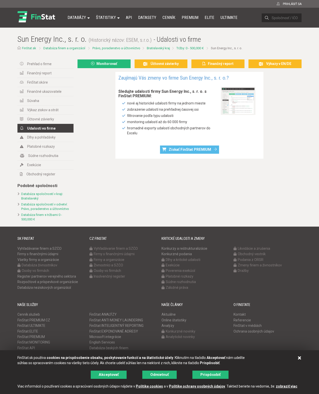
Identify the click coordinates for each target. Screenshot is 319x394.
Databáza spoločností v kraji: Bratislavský (42, 196)
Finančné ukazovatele (44, 92)
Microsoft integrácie (105, 337)
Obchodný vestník (252, 254)
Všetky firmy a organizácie (38, 260)
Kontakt (240, 314)
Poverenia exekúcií (180, 271)
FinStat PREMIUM (31, 337)
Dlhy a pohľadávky (41, 137)
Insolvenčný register (109, 276)
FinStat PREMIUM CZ (33, 320)
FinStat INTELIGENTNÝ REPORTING (116, 326)
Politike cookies (149, 386)
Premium (190, 17)
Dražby (243, 271)
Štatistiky (106, 17)
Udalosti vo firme (41, 128)
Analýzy (167, 326)
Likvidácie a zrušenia (254, 248)
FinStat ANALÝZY (103, 314)
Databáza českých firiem (108, 348)
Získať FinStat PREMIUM (190, 149)
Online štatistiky (173, 320)
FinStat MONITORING (33, 342)
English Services (102, 342)
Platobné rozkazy (41, 146)
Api (129, 17)
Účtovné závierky (40, 119)
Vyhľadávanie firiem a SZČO (39, 248)
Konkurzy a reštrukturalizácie (184, 248)
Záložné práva (177, 288)
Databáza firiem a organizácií (64, 48)
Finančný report (39, 73)
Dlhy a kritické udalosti (183, 260)
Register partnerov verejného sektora (46, 276)
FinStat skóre (37, 82)
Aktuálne (168, 314)
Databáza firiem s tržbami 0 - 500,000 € (41, 217)
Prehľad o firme (39, 64)
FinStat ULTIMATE (31, 326)
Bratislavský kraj (158, 48)
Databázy (77, 17)
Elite (209, 17)
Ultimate (229, 17)
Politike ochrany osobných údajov (197, 386)
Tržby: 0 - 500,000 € (190, 48)
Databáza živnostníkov (39, 265)
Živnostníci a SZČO (108, 265)
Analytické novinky (180, 337)
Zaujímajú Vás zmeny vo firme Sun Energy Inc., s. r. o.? (173, 78)
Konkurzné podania (176, 254)
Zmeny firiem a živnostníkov (260, 265)
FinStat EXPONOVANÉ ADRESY (113, 331)
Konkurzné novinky (180, 331)
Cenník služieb (28, 314)
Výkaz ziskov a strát (43, 110)
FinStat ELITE (27, 331)
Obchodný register (40, 174)
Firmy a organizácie (109, 260)
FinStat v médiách (248, 326)
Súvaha (33, 101)
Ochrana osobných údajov (254, 331)
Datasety (147, 17)
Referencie (242, 320)
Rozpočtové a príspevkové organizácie (47, 282)
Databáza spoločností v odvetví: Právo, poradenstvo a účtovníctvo (45, 206)
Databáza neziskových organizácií (44, 288)
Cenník (168, 17)
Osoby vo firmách (35, 271)
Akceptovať (109, 374)
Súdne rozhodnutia (43, 156)
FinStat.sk (29, 48)
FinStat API (26, 348)
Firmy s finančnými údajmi (37, 254)
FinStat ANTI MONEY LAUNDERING (116, 320)
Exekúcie (34, 165)
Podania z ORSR (250, 260)
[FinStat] (36, 21)
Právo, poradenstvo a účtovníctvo (116, 48)
